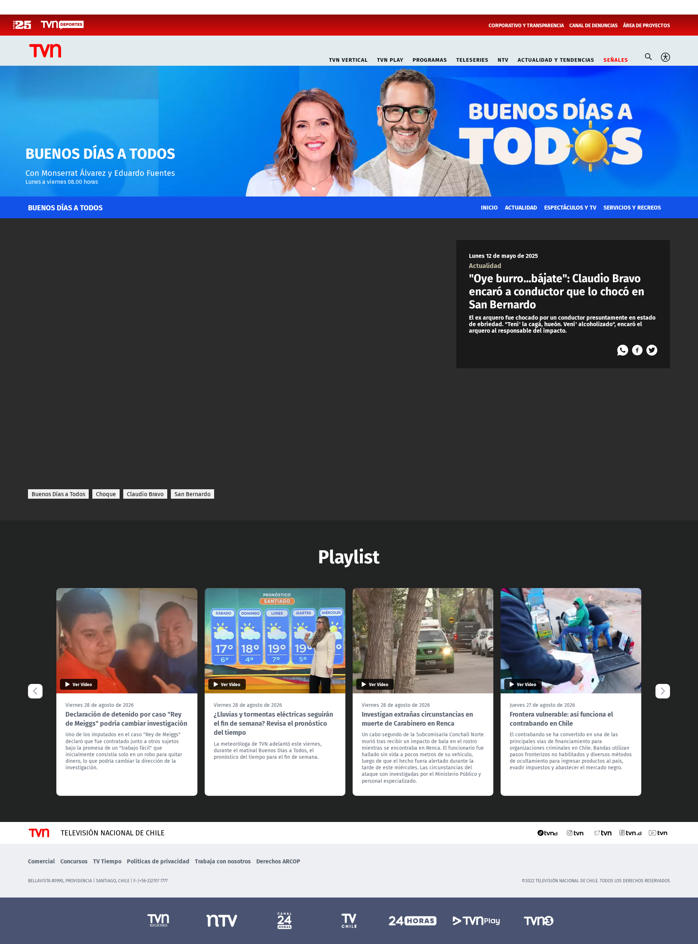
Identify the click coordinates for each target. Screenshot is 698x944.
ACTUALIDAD (521, 207)
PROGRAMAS (430, 58)
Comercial (41, 861)
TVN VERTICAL (348, 58)
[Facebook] (637, 350)
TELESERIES (472, 58)
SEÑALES (615, 58)
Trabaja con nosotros (223, 861)
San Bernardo (192, 494)
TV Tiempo (107, 861)
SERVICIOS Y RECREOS (632, 207)
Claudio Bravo (145, 494)
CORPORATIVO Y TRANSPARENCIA (526, 25)
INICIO (489, 207)
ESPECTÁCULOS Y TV (570, 207)
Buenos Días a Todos (58, 494)
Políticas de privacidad (158, 861)
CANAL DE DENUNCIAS (593, 25)
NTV (503, 58)
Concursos (74, 861)
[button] (662, 691)
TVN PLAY (390, 58)
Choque (106, 494)
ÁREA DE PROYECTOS (646, 25)
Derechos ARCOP (278, 861)
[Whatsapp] (622, 350)
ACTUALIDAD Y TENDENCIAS (556, 58)
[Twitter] (651, 350)
